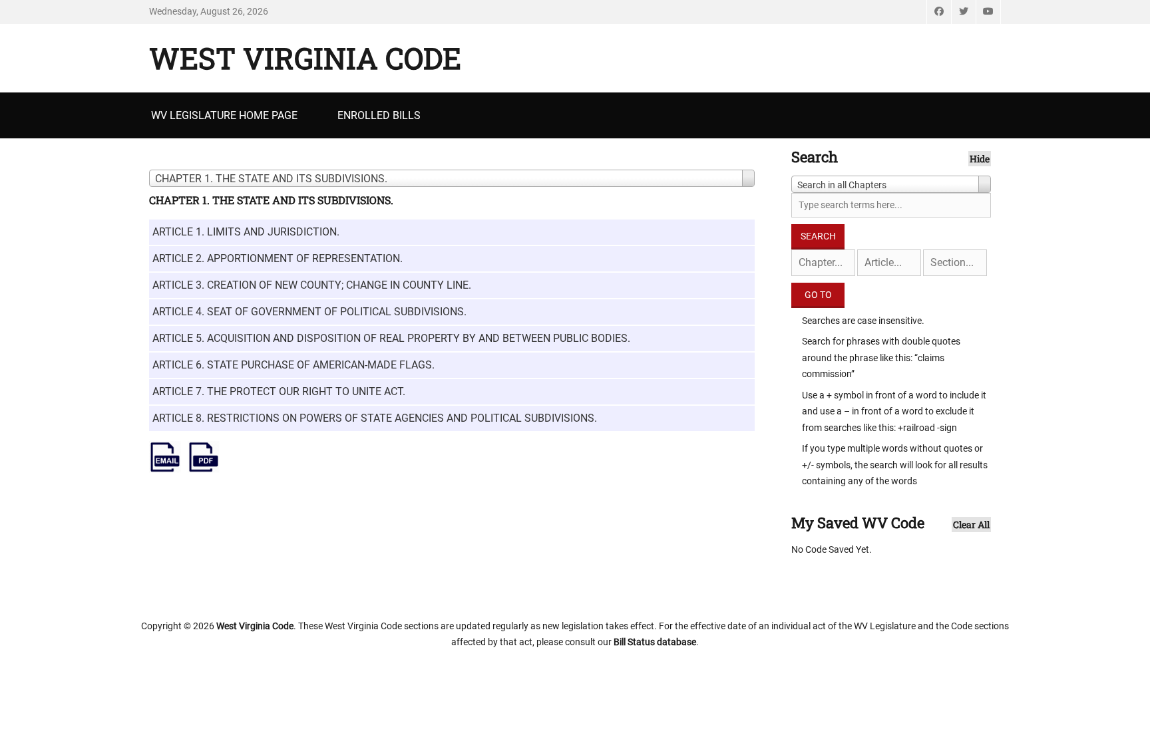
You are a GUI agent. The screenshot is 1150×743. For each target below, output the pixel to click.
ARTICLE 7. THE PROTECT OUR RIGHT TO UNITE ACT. (278, 391)
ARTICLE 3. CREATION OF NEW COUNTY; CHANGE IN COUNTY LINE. (311, 285)
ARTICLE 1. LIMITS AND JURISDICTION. (245, 231)
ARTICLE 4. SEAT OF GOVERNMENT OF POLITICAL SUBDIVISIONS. (309, 311)
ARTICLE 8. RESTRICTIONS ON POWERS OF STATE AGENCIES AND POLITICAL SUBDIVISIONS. (374, 418)
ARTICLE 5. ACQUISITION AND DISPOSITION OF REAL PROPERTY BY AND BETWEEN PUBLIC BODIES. (391, 338)
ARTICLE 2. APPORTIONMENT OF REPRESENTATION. (277, 258)
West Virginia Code (305, 58)
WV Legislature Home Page (224, 115)
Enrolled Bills (379, 115)
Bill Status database (655, 642)
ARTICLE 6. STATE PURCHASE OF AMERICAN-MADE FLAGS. (293, 365)
